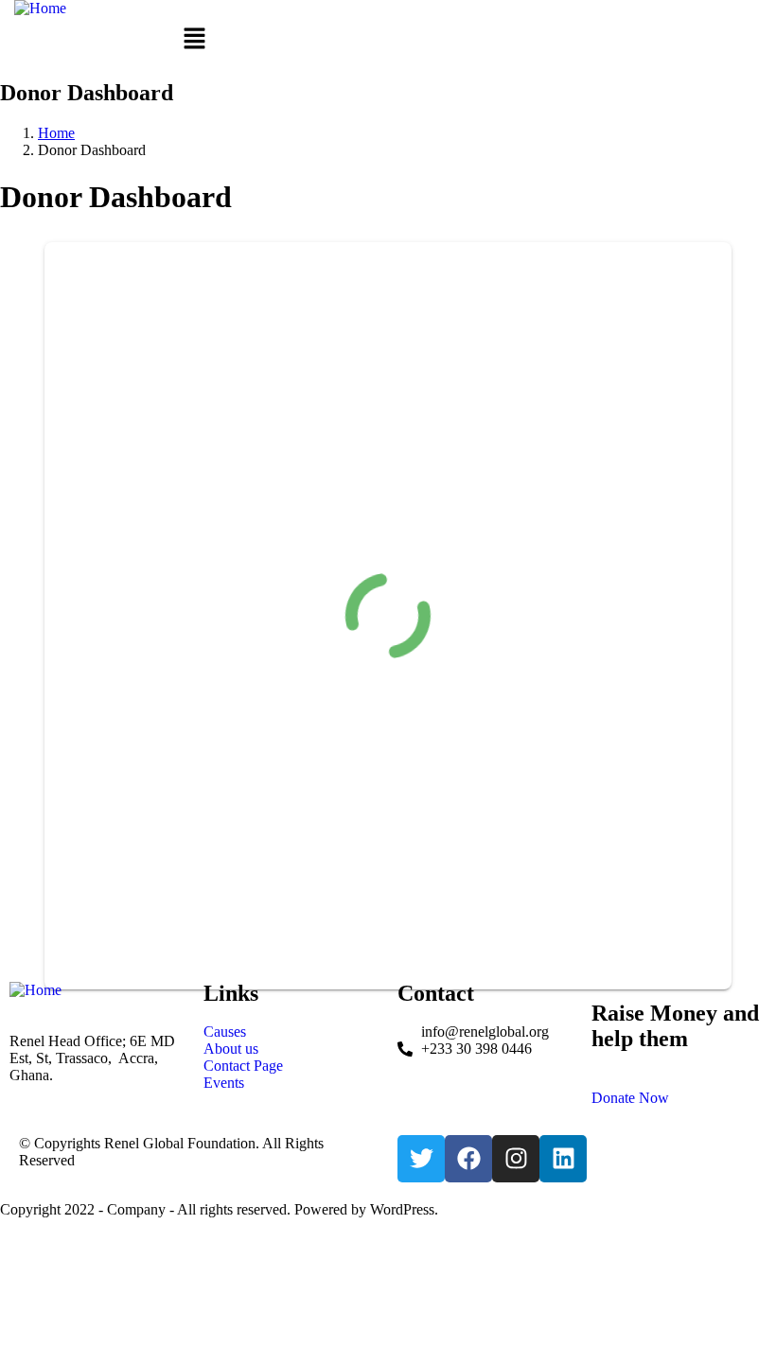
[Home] (40, 8)
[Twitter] (421, 1158)
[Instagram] (515, 1158)
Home (56, 133)
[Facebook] (468, 1158)
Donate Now (630, 1098)
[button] (194, 40)
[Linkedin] (563, 1158)
